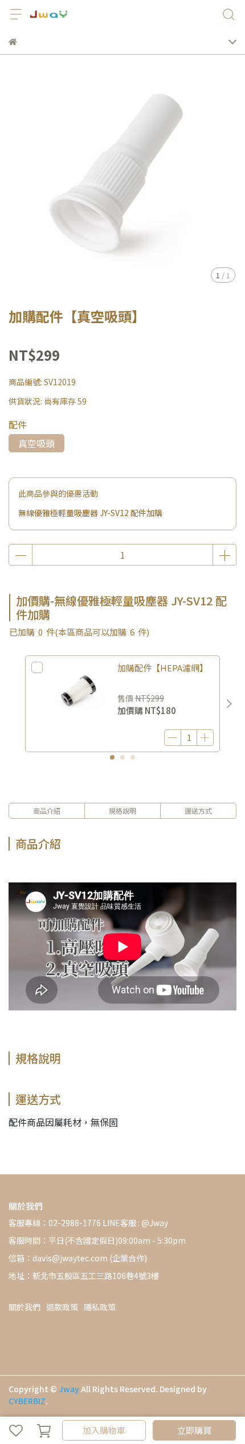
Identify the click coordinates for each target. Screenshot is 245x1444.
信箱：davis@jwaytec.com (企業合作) (78, 1258)
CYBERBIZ (27, 1400)
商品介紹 (46, 810)
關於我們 (24, 1307)
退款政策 (62, 1307)
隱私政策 (100, 1307)
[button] (229, 703)
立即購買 (194, 1430)
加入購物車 (104, 1430)
